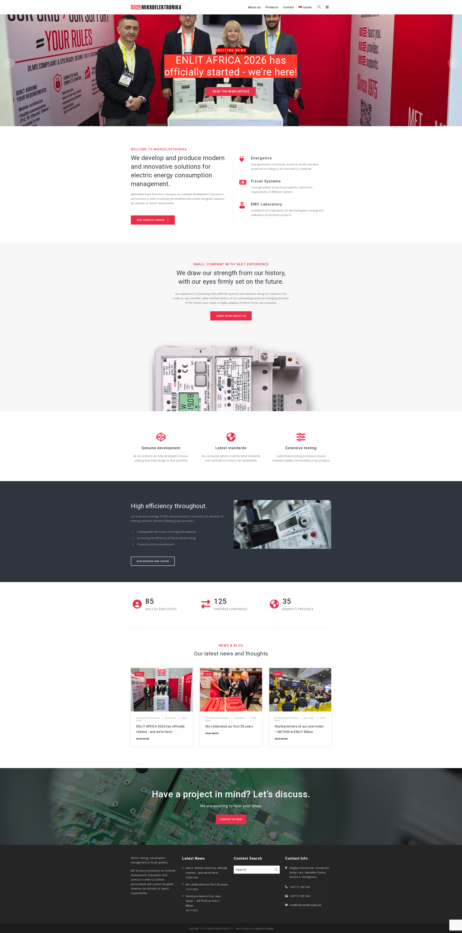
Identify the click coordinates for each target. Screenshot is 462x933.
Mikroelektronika (150, 718)
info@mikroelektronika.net (305, 905)
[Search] (276, 870)
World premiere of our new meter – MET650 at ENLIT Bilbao (203, 900)
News (139, 674)
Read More (142, 739)
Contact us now (231, 819)
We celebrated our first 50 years (229, 726)
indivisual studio (263, 928)
